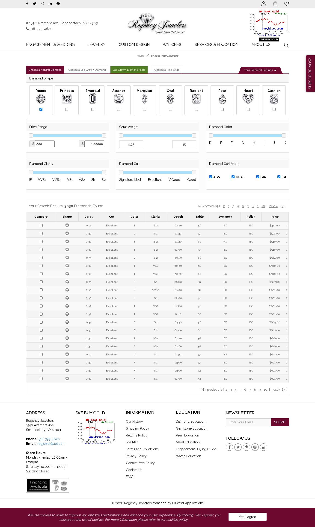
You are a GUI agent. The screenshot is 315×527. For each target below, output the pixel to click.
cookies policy (176, 519)
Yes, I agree (247, 517)
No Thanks (127, 77)
